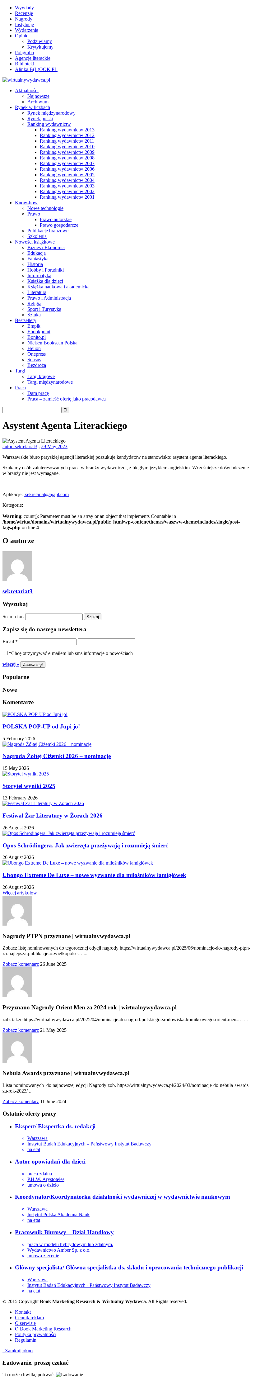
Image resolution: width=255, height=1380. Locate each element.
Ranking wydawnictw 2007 (67, 163)
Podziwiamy (39, 41)
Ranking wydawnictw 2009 (67, 152)
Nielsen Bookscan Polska (52, 342)
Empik (33, 326)
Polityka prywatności (35, 1334)
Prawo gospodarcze (59, 225)
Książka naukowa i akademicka (58, 286)
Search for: (13, 616)
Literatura (36, 292)
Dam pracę (38, 393)
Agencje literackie (32, 58)
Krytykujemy (40, 47)
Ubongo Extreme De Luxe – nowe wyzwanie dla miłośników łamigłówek (94, 875)
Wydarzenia (26, 30)
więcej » (10, 664)
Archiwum (38, 101)
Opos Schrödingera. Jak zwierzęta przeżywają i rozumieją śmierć (85, 845)
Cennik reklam (29, 1317)
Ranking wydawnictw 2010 (67, 146)
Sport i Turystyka (44, 309)
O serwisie (25, 1323)
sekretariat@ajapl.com (46, 494)
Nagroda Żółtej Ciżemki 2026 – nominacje (56, 756)
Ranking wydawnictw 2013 (67, 129)
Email (10, 641)
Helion (34, 348)
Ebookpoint (38, 331)
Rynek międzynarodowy (51, 113)
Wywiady (24, 7)
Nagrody (23, 18)
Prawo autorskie (56, 219)
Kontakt (23, 1312)
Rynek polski (40, 118)
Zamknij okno (17, 1350)
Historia (35, 264)
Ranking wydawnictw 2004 (67, 180)
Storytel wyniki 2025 (28, 786)
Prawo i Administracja (49, 298)
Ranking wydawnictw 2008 (67, 157)
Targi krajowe (41, 376)
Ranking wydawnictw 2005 (67, 174)
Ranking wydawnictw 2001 (67, 197)
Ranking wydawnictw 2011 (67, 141)
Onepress (36, 354)
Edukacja (36, 253)
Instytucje (24, 24)
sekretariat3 (17, 591)
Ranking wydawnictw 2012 (67, 135)
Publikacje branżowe (47, 230)
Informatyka (39, 275)
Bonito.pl (36, 337)
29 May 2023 (54, 446)
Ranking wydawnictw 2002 (67, 191)
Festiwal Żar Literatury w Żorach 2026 (52, 815)
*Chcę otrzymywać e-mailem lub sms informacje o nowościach (71, 653)
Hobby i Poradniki (45, 270)
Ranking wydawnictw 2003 (67, 185)
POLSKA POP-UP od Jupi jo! (41, 726)
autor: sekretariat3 (19, 446)
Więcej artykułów (19, 892)
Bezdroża (36, 365)
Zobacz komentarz (20, 964)
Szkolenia (37, 236)
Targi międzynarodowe (50, 382)
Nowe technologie (45, 208)
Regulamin (25, 1340)
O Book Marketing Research (43, 1328)
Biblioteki (24, 63)
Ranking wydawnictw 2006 (67, 169)
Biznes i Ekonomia (46, 247)
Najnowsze (38, 96)
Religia (34, 303)
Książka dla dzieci (45, 281)
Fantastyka (38, 258)
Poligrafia (24, 52)
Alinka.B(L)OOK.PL (36, 69)
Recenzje (24, 13)
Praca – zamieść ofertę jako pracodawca (66, 398)
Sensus (34, 359)
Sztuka (34, 314)
